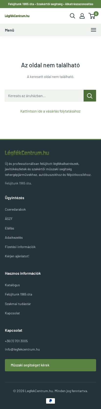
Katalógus (12, 285)
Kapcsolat (12, 313)
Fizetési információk (20, 247)
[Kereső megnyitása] (72, 16)
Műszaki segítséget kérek (30, 365)
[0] (92, 16)
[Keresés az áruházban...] (90, 96)
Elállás (9, 228)
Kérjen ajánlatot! (17, 256)
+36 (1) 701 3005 (16, 341)
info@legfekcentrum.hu (22, 349)
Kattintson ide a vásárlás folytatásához (50, 111)
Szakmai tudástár (18, 304)
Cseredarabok (15, 209)
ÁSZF (9, 218)
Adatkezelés (14, 237)
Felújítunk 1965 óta (18, 294)
